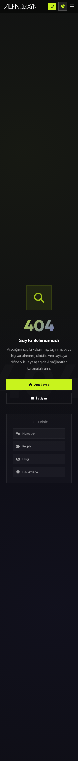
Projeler (27, 446)
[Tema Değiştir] (62, 6)
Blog (25, 459)
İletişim (41, 398)
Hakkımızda (30, 472)
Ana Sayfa (41, 384)
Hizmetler (28, 433)
